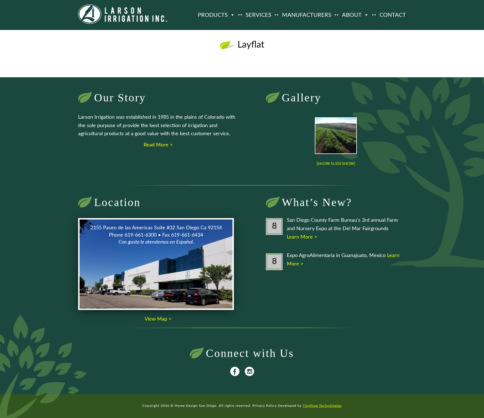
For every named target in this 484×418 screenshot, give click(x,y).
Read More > (158, 145)
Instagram (249, 371)
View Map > (158, 319)
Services (258, 15)
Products (213, 15)
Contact (393, 15)
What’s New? (317, 202)
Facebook (234, 371)
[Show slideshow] (336, 164)
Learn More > (302, 237)
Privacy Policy (264, 405)
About (352, 15)
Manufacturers (306, 15)
